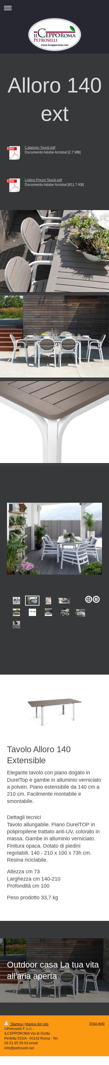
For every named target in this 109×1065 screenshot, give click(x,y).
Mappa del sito (37, 1024)
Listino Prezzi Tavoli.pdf (43, 180)
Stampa (17, 1024)
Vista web (97, 1023)
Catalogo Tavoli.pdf (40, 147)
